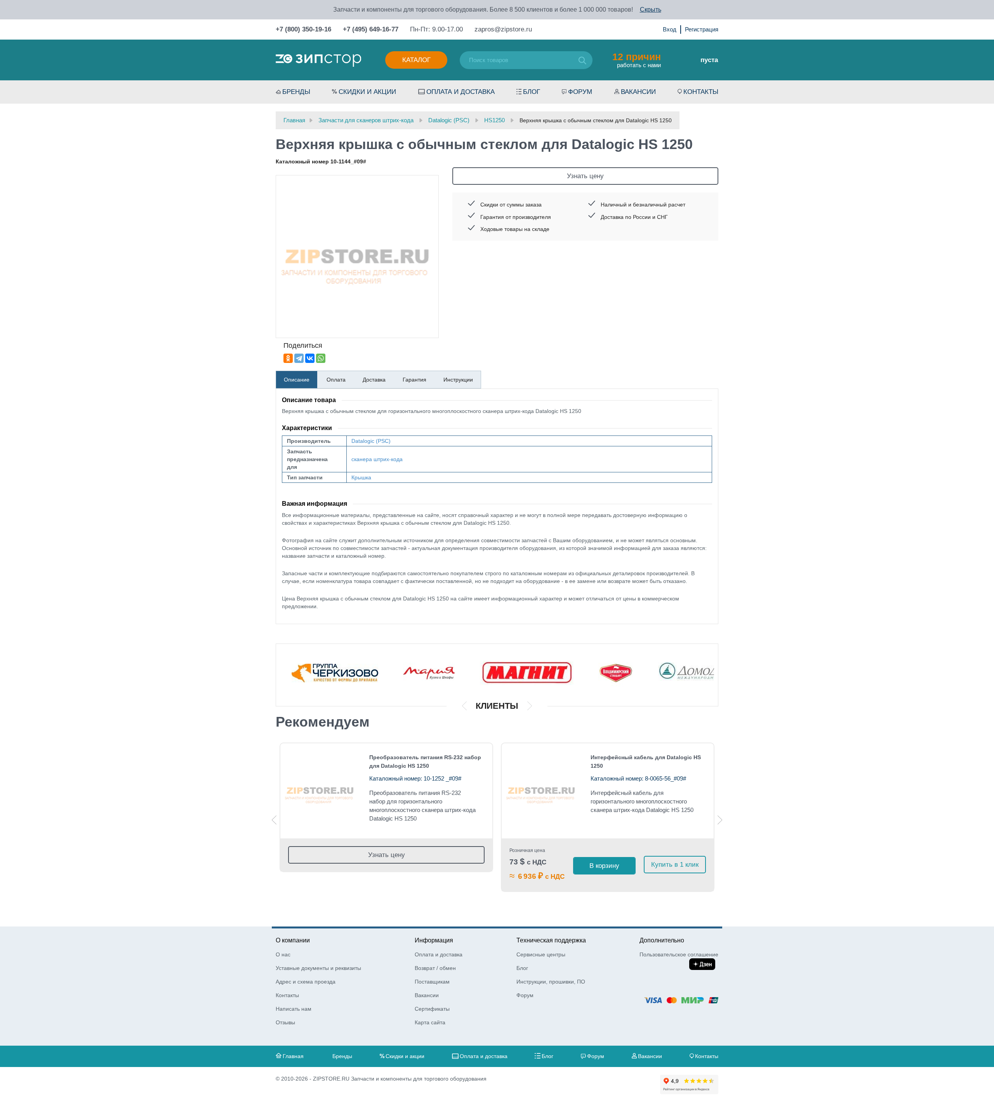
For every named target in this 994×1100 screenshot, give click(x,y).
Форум (580, 91)
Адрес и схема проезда (305, 982)
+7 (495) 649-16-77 (370, 29)
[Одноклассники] (288, 358)
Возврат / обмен (435, 968)
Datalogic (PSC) (371, 441)
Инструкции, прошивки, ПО (550, 982)
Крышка (361, 477)
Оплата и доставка (460, 91)
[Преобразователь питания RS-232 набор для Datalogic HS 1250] (320, 791)
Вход (669, 29)
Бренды (296, 91)
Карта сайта (430, 1022)
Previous (274, 819)
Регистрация (701, 29)
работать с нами (636, 59)
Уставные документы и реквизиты (318, 968)
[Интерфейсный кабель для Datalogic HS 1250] (541, 791)
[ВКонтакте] (310, 358)
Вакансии (638, 91)
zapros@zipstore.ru (503, 29)
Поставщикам (432, 982)
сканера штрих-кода (377, 459)
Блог (531, 91)
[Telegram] (299, 358)
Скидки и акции (367, 91)
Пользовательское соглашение (678, 954)
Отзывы (285, 1022)
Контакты (700, 91)
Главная (293, 1056)
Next (720, 819)
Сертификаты (432, 1009)
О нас (283, 954)
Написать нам (293, 1009)
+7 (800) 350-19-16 (303, 29)
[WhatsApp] (320, 358)
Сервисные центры (540, 954)
